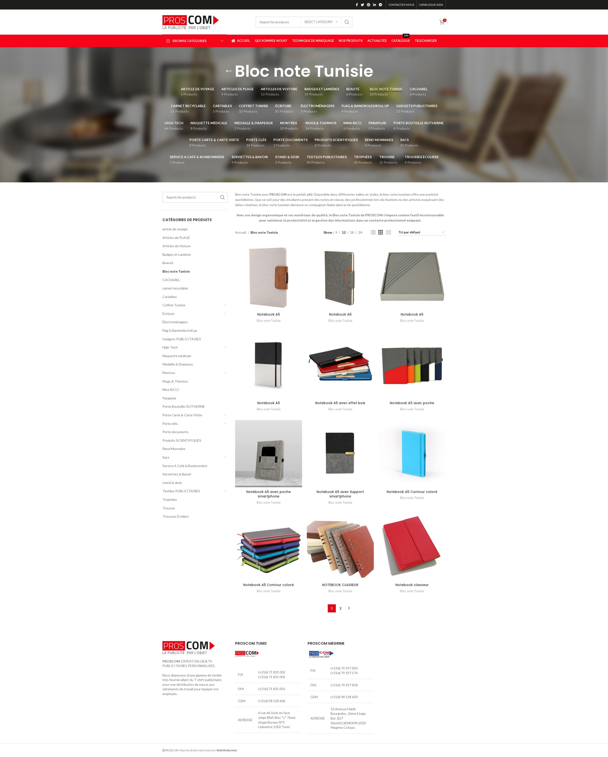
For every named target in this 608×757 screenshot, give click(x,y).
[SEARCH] (347, 22)
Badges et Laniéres (176, 254)
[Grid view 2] (373, 232)
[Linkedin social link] (374, 5)
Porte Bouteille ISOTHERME (183, 406)
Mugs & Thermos (175, 381)
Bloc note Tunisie (176, 271)
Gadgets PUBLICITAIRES (181, 339)
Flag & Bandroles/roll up (179, 330)
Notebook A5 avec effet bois (340, 403)
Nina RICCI (170, 390)
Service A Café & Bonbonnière (184, 466)
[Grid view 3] (380, 232)
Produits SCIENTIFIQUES (181, 440)
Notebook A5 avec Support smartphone (340, 494)
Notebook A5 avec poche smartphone (268, 494)
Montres (168, 373)
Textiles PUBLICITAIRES (181, 491)
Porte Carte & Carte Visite (182, 415)
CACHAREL (171, 280)
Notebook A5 (268, 314)
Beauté (167, 263)
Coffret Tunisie (173, 305)
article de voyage (175, 229)
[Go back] (229, 71)
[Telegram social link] (380, 5)
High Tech (170, 347)
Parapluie (169, 398)
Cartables (169, 297)
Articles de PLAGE (176, 238)
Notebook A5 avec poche (412, 403)
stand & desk (172, 483)
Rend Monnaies (173, 449)
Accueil (241, 232)
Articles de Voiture (176, 246)
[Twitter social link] (362, 5)
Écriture (168, 314)
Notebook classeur (412, 584)
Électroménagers (175, 322)
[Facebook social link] (356, 5)
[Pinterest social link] (369, 5)
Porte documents (175, 432)
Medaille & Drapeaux (177, 364)
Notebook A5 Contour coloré (412, 491)
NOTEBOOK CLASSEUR (340, 584)
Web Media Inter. (227, 750)
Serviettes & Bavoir (176, 474)
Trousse (168, 508)
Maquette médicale (176, 356)
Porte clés (170, 423)
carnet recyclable (175, 288)
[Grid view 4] (388, 232)
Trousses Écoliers (175, 516)
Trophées (169, 499)
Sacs (165, 457)
